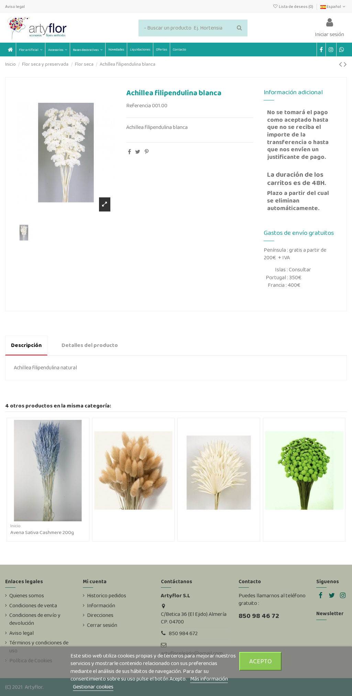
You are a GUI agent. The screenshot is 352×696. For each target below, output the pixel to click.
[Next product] (345, 64)
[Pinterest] (146, 152)
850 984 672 (183, 633)
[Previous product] (341, 64)
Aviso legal (15, 6)
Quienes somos (26, 595)
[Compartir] (129, 152)
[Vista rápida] (53, 518)
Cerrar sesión (102, 625)
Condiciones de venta (33, 605)
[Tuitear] (137, 152)
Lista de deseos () (296, 6)
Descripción (26, 345)
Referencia (138, 105)
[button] (57, 49)
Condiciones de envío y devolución (34, 619)
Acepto (260, 661)
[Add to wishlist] (42, 518)
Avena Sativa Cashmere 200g (42, 532)
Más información (209, 679)
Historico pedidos (106, 595)
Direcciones (100, 615)
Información (101, 605)
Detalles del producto (90, 345)
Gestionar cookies (93, 686)
